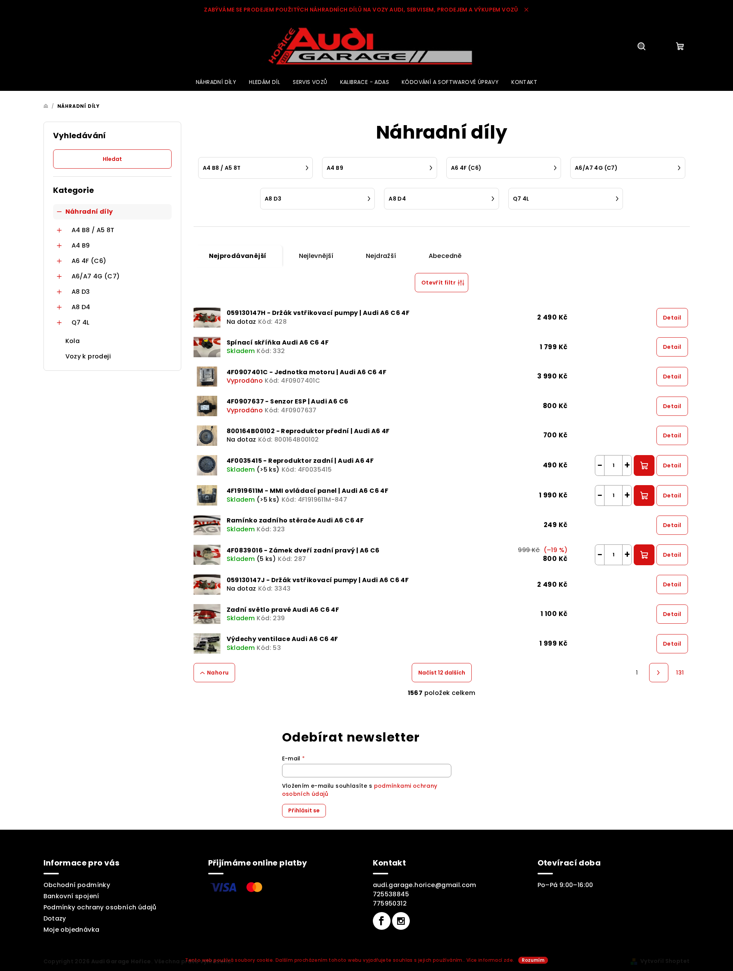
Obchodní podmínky (76, 885)
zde (508, 960)
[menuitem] (216, 82)
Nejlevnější (316, 255)
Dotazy (54, 918)
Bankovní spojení (71, 896)
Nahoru (218, 672)
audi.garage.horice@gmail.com (424, 885)
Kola (72, 341)
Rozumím (533, 960)
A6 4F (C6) (89, 260)
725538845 (391, 894)
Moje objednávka (71, 929)
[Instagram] (401, 921)
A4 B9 (81, 245)
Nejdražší (381, 255)
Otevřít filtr (438, 282)
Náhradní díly (89, 211)
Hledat (112, 159)
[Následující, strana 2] (658, 672)
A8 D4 (81, 307)
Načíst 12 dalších (441, 672)
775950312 (390, 903)
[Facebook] (382, 921)
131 (680, 672)
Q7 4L (81, 322)
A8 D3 (81, 291)
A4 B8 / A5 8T (93, 230)
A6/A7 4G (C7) (96, 276)
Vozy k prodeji (88, 356)
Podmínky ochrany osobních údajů (100, 907)
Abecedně (445, 255)
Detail (672, 317)
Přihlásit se (304, 810)
